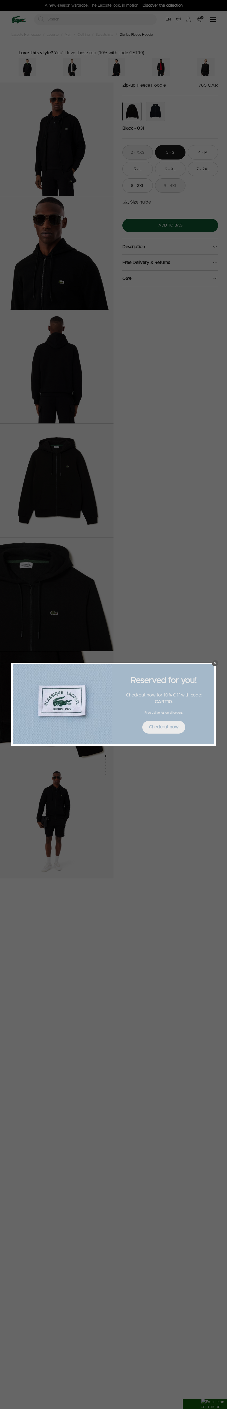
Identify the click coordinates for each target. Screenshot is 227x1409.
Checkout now (164, 727)
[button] (215, 663)
